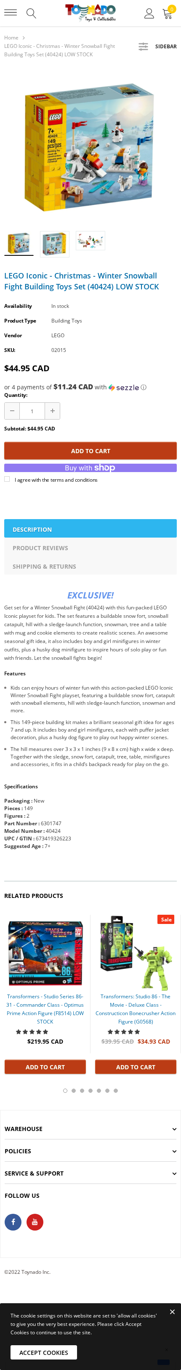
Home (11, 37)
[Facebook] (13, 1222)
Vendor (13, 335)
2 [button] (74, 1091)
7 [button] (116, 1091)
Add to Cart (90, 451)
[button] (90, 387)
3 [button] (82, 1091)
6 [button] (107, 1091)
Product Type (20, 320)
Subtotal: (15, 428)
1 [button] (65, 1091)
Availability (18, 306)
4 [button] (90, 1091)
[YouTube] (35, 1222)
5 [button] (99, 1091)
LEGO (57, 335)
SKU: (9, 350)
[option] (90, 147)
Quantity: (15, 395)
